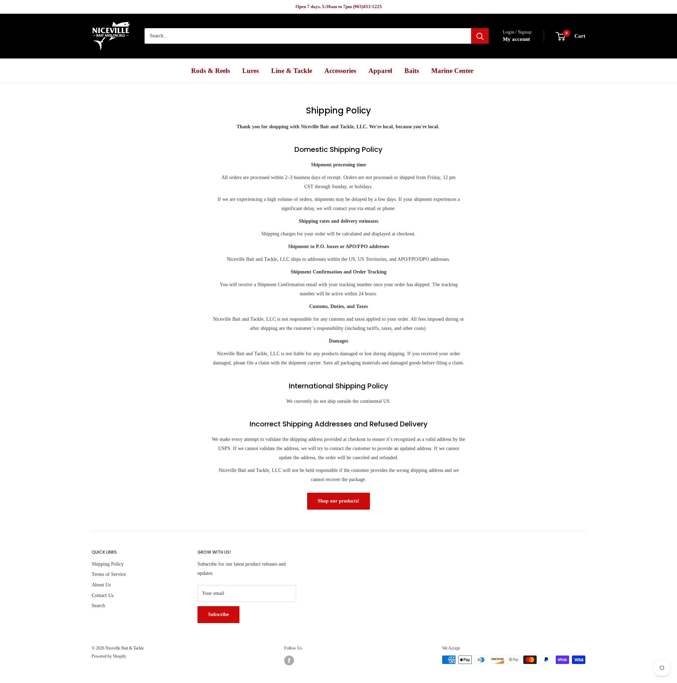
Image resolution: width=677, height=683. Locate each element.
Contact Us (103, 595)
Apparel (380, 70)
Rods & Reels (210, 70)
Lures (250, 70)
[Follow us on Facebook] (289, 660)
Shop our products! (338, 501)
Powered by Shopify (109, 656)
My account (516, 39)
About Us (101, 584)
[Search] (480, 36)
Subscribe (218, 614)
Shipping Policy (108, 564)
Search (98, 605)
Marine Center (452, 70)
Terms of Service (109, 574)
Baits (411, 70)
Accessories (340, 70)
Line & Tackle (291, 70)
